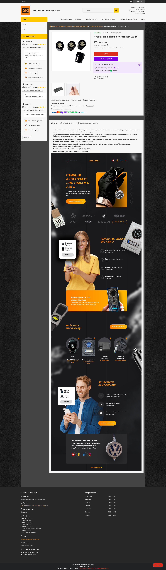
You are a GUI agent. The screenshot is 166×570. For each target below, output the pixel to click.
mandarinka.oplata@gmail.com (30, 539)
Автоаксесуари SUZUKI (80, 26)
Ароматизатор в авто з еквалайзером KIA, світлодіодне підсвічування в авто (34, 54)
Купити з (102, 59)
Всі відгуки (26, 137)
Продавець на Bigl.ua (83, 566)
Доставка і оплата (91, 19)
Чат (159, 565)
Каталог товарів (106, 423)
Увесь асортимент (75, 201)
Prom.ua (92, 564)
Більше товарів (117, 326)
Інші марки (68, 26)
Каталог (24, 24)
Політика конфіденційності (128, 19)
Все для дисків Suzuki (96, 26)
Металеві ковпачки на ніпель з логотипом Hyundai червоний (34, 96)
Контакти (78, 19)
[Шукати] (116, 10)
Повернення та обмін (108, 19)
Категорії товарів (65, 19)
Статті (24, 29)
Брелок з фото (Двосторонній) (34, 114)
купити (67, 254)
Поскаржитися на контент (86, 568)
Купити (106, 54)
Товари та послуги (58, 26)
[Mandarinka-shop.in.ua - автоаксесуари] (25, 10)
